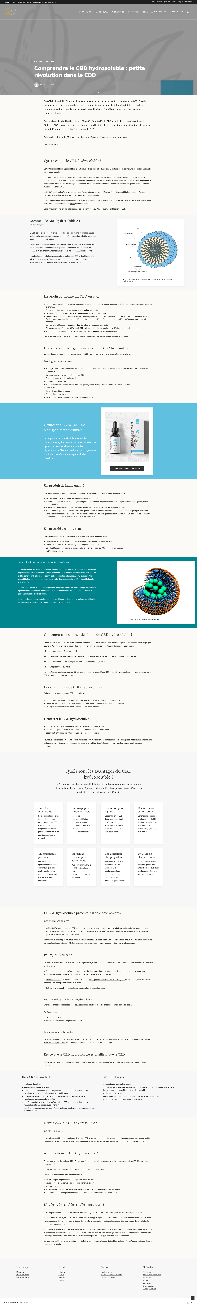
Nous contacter (157, 2)
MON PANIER (177, 12)
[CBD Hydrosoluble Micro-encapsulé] (127, 437)
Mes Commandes (22, 1275)
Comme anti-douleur (54, 971)
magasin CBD (118, 1221)
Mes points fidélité (22, 1277)
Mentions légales (106, 1272)
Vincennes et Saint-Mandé (152, 1275)
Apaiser (61, 1275)
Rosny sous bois (148, 1286)
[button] (188, 12)
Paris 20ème (147, 1272)
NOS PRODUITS (84, 12)
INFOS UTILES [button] (133, 12)
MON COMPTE (160, 12)
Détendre (61, 1272)
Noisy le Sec (147, 1283)
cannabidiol (103, 180)
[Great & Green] (10, 11)
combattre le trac (71, 988)
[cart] (191, 11)
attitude (25, 1302)
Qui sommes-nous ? (170, 2)
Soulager (61, 1277)
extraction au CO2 (77, 375)
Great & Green (48, 84)
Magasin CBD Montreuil (185, 2)
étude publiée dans (107, 980)
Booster (61, 1280)
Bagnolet (146, 1280)
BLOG (145, 12)
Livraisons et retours (108, 1277)
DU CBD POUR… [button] (101, 12)
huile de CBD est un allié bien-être (89, 1062)
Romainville (147, 1277)
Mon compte (20, 1272)
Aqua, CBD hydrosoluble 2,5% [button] (127, 469)
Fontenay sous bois (149, 1289)
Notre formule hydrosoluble (55, 1043)
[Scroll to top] (192, 1298)
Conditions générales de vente (111, 1275)
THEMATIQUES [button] (118, 12)
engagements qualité (65, 514)
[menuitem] (157, 2)
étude (72, 204)
